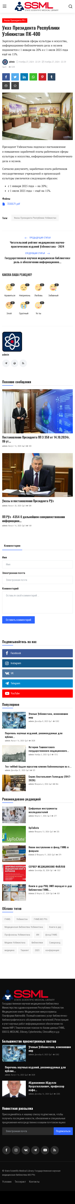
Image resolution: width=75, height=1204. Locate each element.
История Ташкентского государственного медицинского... (49, 749)
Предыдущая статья (40, 237)
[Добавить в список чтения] (15, 85)
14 (12, 285)
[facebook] (6, 1150)
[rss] (54, 1150)
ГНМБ (7, 919)
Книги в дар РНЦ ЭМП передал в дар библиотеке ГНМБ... (50, 887)
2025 (37, 950)
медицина (9, 950)
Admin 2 (32, 855)
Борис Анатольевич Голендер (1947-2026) (50, 778)
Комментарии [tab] (12, 545)
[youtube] (45, 1150)
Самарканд (54, 942)
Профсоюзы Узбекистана (17, 934)
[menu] (4, 6)
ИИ (37, 934)
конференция (52, 950)
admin (5, 354)
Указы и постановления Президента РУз (28, 501)
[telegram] (35, 1150)
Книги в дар (55, 927)
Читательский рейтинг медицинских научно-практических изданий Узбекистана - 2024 (37, 244)
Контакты (34, 1181)
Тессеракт (20, 1181)
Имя (4, 557)
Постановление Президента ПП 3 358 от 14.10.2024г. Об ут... (36, 439)
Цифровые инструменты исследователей (43, 810)
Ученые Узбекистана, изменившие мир (48, 715)
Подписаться (63, 1131)
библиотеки (37, 942)
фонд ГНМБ (51, 934)
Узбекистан (22, 919)
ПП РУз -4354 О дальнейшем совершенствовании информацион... (33, 519)
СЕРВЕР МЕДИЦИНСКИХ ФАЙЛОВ (47, 866)
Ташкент (25, 950)
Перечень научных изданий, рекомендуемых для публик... (33, 735)
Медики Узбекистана (15, 942)
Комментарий (10, 588)
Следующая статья (35, 253)
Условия (6, 1181)
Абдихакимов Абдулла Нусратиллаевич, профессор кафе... (46, 1086)
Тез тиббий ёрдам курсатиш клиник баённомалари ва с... (38, 766)
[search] (70, 6)
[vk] (25, 1150)
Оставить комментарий (18, 619)
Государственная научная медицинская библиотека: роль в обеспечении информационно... (37, 260)
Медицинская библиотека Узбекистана (24, 927)
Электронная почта (13, 573)
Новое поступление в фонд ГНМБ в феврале (49, 849)
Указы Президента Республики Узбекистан (35, 217)
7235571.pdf (13, 203)
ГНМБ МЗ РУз (40, 919)
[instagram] (16, 1150)
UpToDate (34, 828)
